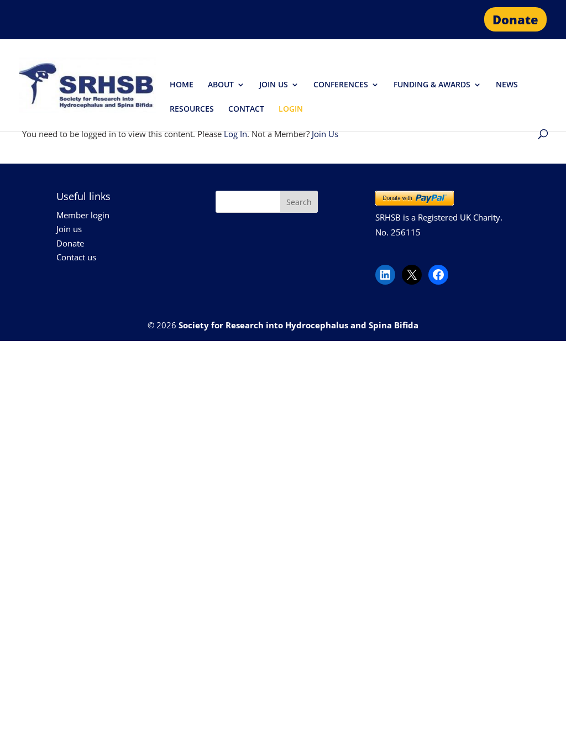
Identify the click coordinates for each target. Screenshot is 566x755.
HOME (181, 85)
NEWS (507, 85)
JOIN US (273, 85)
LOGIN (291, 109)
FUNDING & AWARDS (432, 85)
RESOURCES (192, 109)
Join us (69, 228)
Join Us (325, 133)
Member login (82, 215)
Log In (235, 133)
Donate (515, 19)
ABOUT (221, 85)
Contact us (76, 257)
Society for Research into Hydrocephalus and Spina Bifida (298, 325)
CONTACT (246, 109)
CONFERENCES (340, 85)
